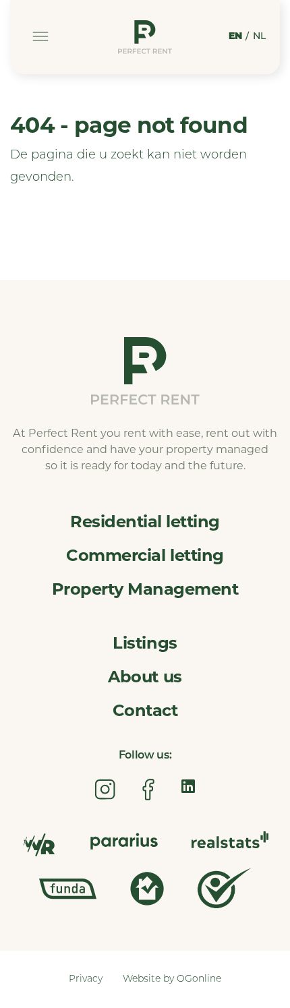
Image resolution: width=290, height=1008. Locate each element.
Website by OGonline (172, 979)
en (236, 37)
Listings (145, 643)
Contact (145, 710)
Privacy (86, 979)
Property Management (145, 589)
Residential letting (145, 521)
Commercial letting (144, 555)
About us (144, 676)
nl (259, 37)
